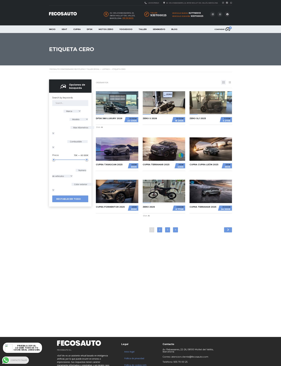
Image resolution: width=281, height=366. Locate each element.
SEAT (64, 29)
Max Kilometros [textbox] (80, 127)
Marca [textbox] (69, 111)
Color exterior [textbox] (80, 184)
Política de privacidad (134, 358)
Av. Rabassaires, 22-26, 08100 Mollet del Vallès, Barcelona (188, 350)
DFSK (89, 29)
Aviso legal (129, 351)
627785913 (195, 13)
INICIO (52, 29)
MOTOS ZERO (106, 29)
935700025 (197, 16)
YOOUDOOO (125, 29)
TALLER (143, 29)
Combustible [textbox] (75, 141)
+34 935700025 (153, 3)
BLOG (174, 29)
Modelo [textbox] (76, 119)
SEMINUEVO (159, 29)
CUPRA (77, 29)
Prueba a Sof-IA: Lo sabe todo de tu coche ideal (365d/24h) (27, 346)
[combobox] (72, 111)
